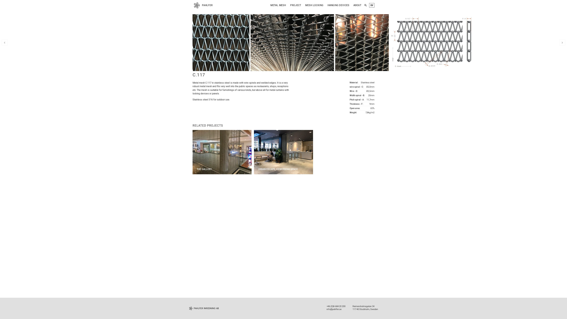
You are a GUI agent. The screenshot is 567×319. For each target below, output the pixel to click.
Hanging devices (338, 5)
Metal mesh (278, 5)
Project (295, 5)
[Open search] (365, 5)
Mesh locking (314, 5)
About (357, 5)
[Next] (562, 43)
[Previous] (5, 43)
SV (371, 5)
